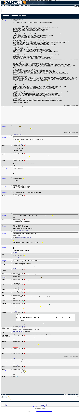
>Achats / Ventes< (15, 134)
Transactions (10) (4, 178)
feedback (14, 358)
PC (16, 5)
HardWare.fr (7, 5)
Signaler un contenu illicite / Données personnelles (45, 411)
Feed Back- (14, 159)
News (11, 5)
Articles (14, 5)
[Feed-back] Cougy (43, 404)
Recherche (76, 5)
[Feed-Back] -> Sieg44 (5, 404)
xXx (13, 257)
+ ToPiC (21, 331)
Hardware (20, 326)
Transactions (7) (4, 277)
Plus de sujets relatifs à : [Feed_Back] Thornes (40, 406)
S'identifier (20, 5)
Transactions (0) (4, 126)
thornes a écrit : (18, 314)
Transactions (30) (4, 137)
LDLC (37, 411)
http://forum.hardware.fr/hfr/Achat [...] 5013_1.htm (24, 189)
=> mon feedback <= (15, 311)
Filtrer (20, 15)
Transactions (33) (4, 186)
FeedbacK (17, 257)
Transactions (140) (4, 168)
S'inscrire (24, 5)
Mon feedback (15, 268)
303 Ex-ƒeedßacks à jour (16, 331)
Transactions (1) (4, 334)
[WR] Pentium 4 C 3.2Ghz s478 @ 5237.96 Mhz (19, 144)
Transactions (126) (4, 192)
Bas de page (66, 16)
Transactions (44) (4, 220)
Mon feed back (15, 252)
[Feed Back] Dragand (5, 402)
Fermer (59, 0)
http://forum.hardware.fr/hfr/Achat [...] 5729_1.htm (24, 237)
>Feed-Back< (20, 134)
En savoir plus (54, 0)
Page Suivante (77, 16)
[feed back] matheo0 (43, 405)
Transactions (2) (4, 226)
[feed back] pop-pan (43, 402)
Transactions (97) (4, 20)
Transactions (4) (4, 247)
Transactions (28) (4, 370)
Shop (28, 5)
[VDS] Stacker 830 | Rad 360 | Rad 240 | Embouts (23, 159)
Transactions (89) (4, 301)
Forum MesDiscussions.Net (37, 408)
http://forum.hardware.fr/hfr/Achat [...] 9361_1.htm (23, 230)
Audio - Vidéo (24, 326)
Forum (3, 5)
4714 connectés (76, 6)
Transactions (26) (4, 215)
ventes (15, 257)
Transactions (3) (4, 296)
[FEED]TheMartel (4, 405)
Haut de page (66, 394)
